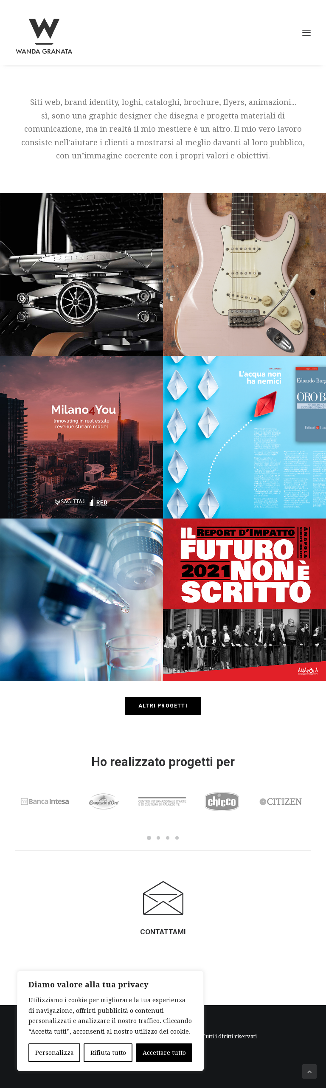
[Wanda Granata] (44, 32)
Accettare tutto (164, 1052)
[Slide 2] (158, 838)
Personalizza (54, 1052)
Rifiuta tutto (108, 1052)
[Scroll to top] (309, 1071)
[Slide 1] (149, 838)
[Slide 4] (177, 838)
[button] (306, 32)
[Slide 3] (167, 838)
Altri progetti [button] (163, 706)
